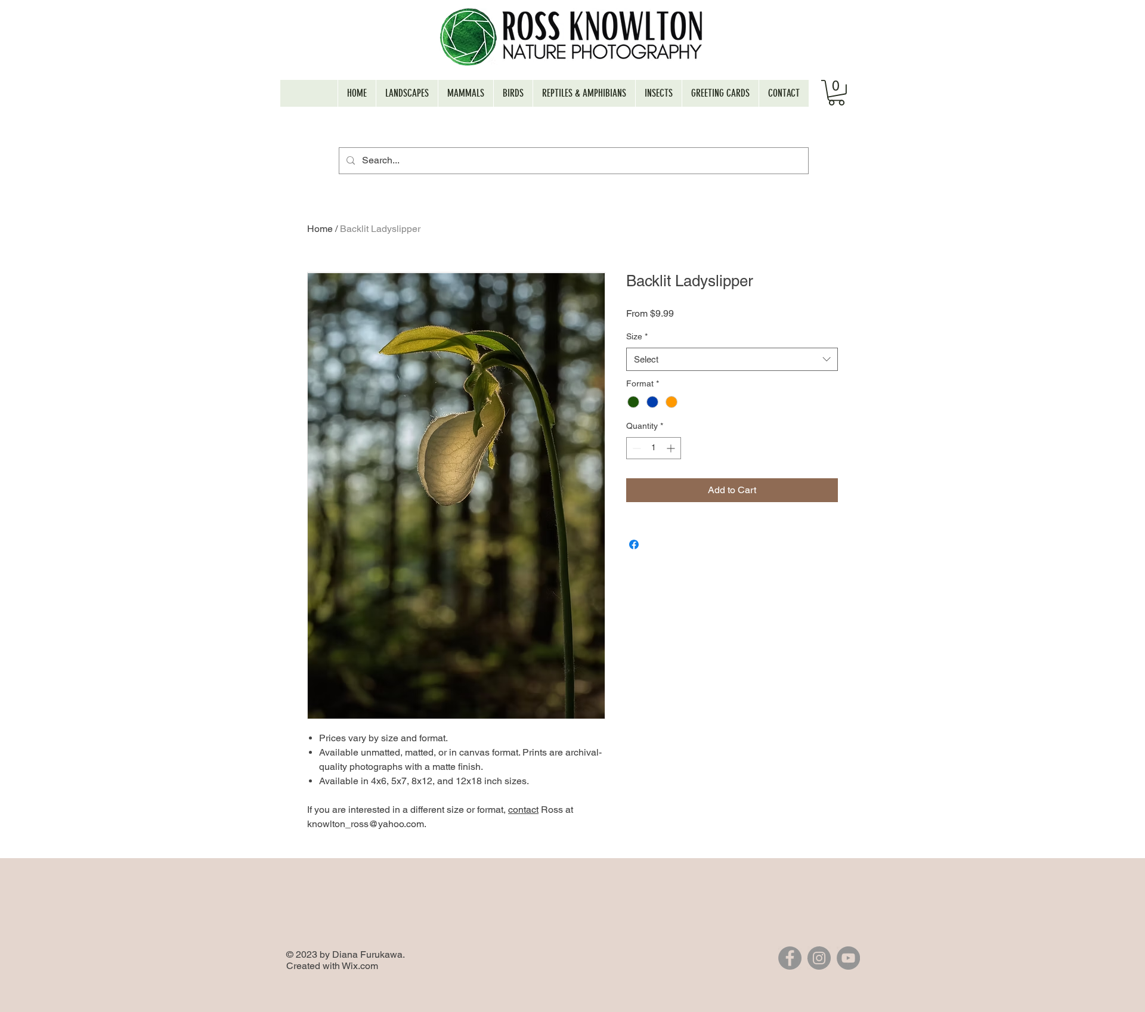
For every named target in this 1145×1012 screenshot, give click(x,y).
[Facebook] (790, 958)
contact (523, 809)
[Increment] (671, 448)
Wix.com (360, 965)
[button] (836, 93)
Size (637, 336)
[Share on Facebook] (634, 544)
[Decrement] (635, 448)
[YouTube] (848, 958)
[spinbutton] (653, 448)
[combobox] (732, 359)
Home (320, 228)
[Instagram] (819, 958)
